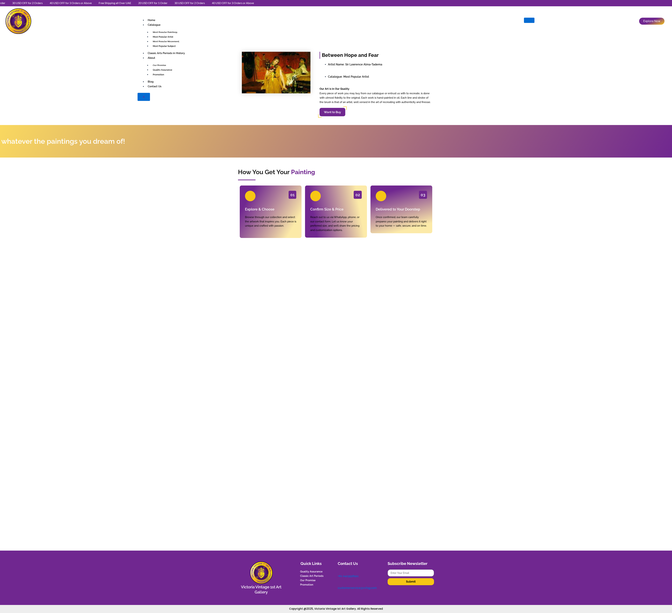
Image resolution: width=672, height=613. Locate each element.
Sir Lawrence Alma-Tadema (363, 64)
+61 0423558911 (348, 576)
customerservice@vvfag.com (357, 588)
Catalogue (154, 24)
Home (151, 20)
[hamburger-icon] (529, 20)
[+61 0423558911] (339, 571)
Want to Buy (332, 112)
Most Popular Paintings (165, 32)
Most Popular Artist (356, 76)
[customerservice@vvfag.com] (339, 583)
